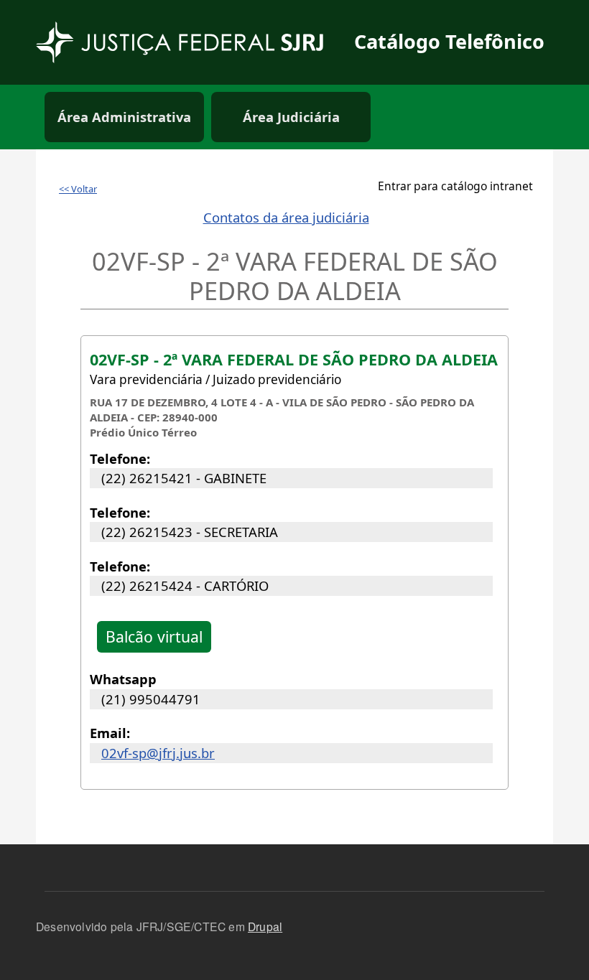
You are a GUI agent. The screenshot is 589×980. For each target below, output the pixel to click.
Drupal (265, 926)
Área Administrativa (124, 117)
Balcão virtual (154, 636)
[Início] (190, 42)
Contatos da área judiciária (286, 217)
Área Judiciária (291, 117)
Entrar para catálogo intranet (455, 186)
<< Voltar (78, 188)
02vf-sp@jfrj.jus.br (158, 753)
